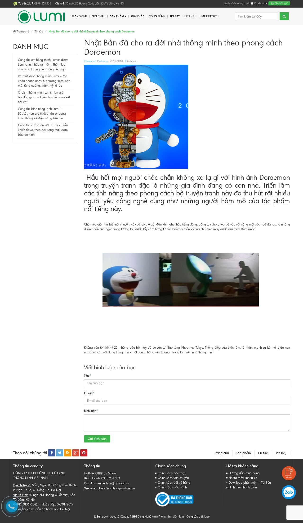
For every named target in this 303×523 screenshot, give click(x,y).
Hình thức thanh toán (243, 487)
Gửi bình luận (97, 439)
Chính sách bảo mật (171, 473)
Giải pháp (137, 16)
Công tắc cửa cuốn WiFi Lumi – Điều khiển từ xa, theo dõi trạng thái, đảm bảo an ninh (43, 129)
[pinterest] (83, 452)
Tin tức (175, 16)
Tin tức (263, 453)
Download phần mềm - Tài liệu (250, 482)
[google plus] (75, 452)
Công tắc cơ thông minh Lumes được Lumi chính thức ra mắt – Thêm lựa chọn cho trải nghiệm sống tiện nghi (43, 64)
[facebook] (51, 452)
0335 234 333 (110, 478)
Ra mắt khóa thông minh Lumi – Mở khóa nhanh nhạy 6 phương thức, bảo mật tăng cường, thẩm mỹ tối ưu (44, 80)
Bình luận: (91, 411)
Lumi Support (208, 16)
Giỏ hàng (281, 3)
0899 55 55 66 (105, 473)
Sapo (206, 516)
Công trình (157, 16)
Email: (89, 393)
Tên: (87, 376)
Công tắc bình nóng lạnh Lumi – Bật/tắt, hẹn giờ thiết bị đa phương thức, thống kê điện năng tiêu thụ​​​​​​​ (42, 113)
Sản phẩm (117, 16)
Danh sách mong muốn (237, 3)
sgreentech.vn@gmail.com (111, 483)
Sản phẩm (243, 453)
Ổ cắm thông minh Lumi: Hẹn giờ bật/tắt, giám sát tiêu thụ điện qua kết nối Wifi (44, 97)
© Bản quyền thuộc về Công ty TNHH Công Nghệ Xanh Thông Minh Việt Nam (139, 516)
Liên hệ (280, 453)
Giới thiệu (98, 16)
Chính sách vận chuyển (173, 478)
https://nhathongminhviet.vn (116, 488)
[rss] (67, 452)
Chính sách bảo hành (172, 487)
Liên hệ (189, 16)
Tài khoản (259, 3)
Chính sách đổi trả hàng (174, 482)
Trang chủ (221, 453)
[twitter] (59, 452)
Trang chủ (79, 16)
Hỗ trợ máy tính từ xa (243, 478)
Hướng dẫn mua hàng (244, 473)
